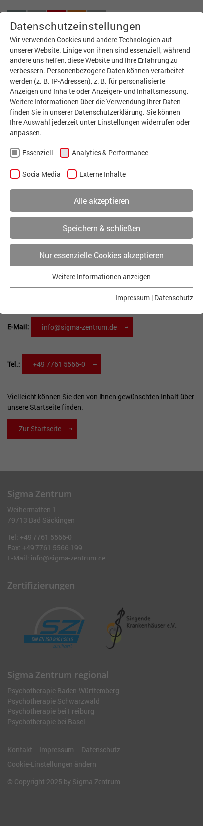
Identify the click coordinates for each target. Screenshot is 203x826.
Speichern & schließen (101, 228)
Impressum (132, 297)
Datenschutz (173, 297)
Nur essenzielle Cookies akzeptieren (101, 255)
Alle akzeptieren (101, 200)
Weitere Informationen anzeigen (101, 276)
